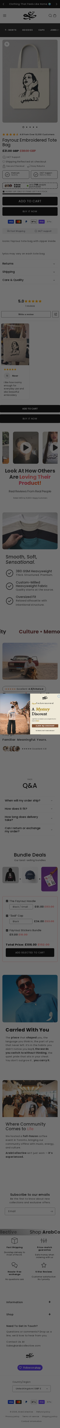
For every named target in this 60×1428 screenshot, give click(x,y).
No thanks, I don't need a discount (45, 730)
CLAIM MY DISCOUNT (45, 725)
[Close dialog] (59, 696)
